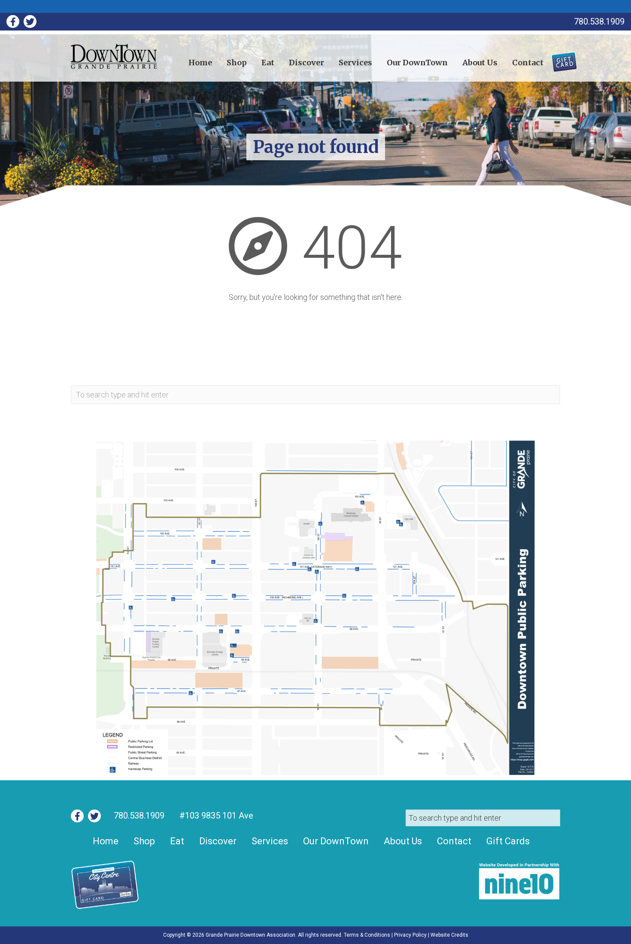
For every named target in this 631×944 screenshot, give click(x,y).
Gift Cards (559, 59)
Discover (306, 62)
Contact (527, 62)
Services (355, 62)
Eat (267, 62)
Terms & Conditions (367, 935)
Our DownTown (417, 62)
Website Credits (449, 935)
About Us (480, 62)
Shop (237, 62)
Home (200, 62)
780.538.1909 (139, 815)
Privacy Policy (410, 935)
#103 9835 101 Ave (215, 815)
